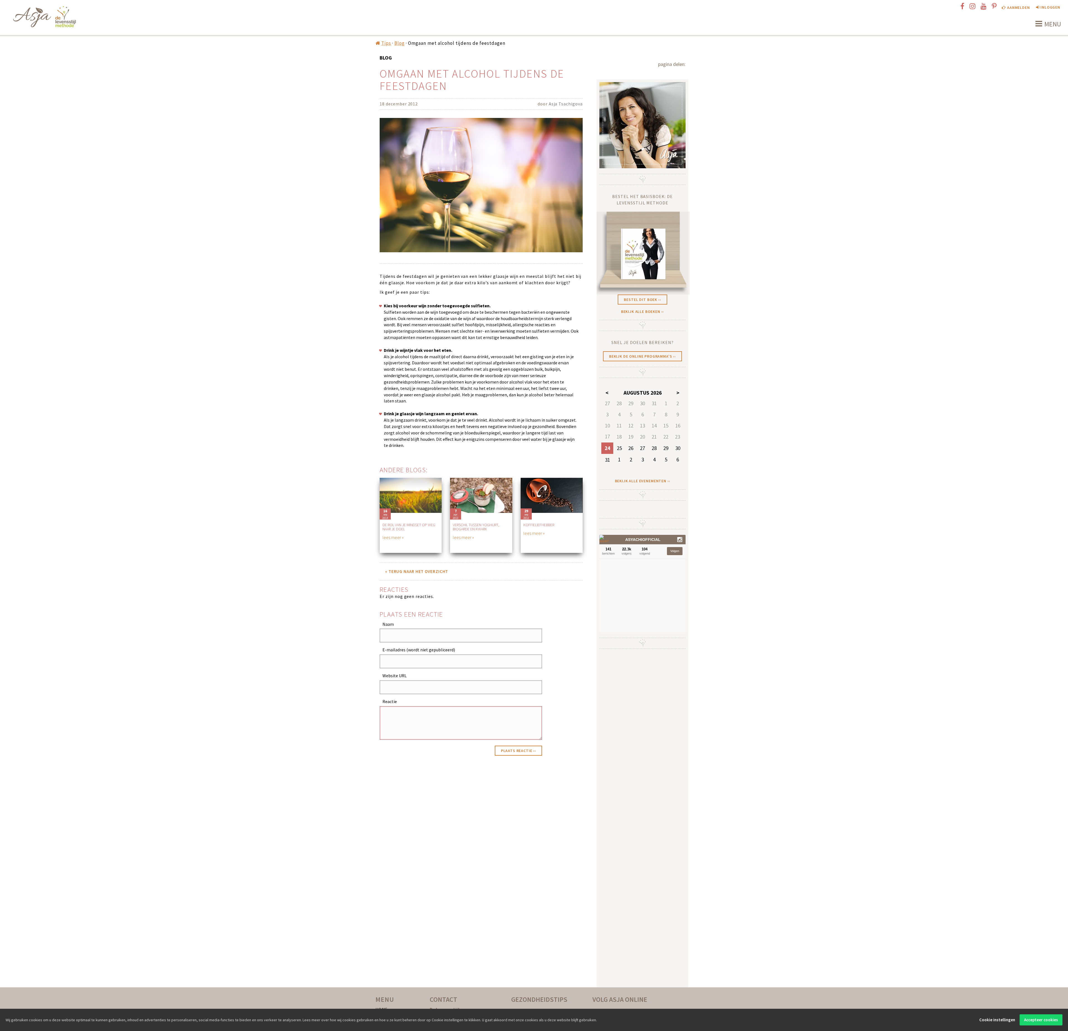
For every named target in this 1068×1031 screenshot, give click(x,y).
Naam (388, 624)
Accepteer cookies (1041, 1019)
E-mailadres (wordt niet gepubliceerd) (418, 649)
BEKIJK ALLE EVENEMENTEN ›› (642, 480)
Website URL (394, 675)
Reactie (389, 701)
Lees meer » (393, 537)
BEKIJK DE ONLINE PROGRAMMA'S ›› (642, 356)
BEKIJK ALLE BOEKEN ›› (642, 311)
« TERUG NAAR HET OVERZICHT (416, 571)
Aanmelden (1018, 7)
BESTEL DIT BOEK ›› (642, 299)
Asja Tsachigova (566, 104)
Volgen (674, 551)
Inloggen (1049, 7)
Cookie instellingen (997, 1019)
